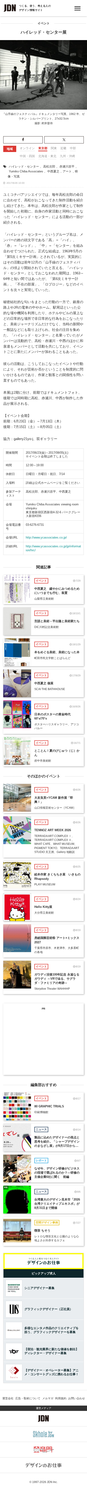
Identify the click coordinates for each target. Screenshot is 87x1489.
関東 (54, 148)
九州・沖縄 (67, 156)
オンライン (27, 148)
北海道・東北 (47, 156)
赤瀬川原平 (66, 166)
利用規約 (60, 1398)
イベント (44, 23)
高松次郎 (49, 166)
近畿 (63, 148)
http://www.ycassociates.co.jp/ (46, 537)
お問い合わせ (76, 1398)
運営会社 (7, 1398)
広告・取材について (27, 1398)
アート (67, 171)
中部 (73, 148)
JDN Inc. (52, 1482)
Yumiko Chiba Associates (26, 171)
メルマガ (47, 1398)
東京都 (42, 148)
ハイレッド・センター (24, 166)
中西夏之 (53, 171)
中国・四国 (27, 156)
